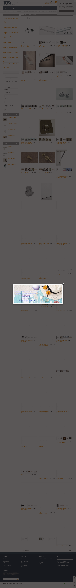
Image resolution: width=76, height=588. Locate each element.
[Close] (63, 284)
